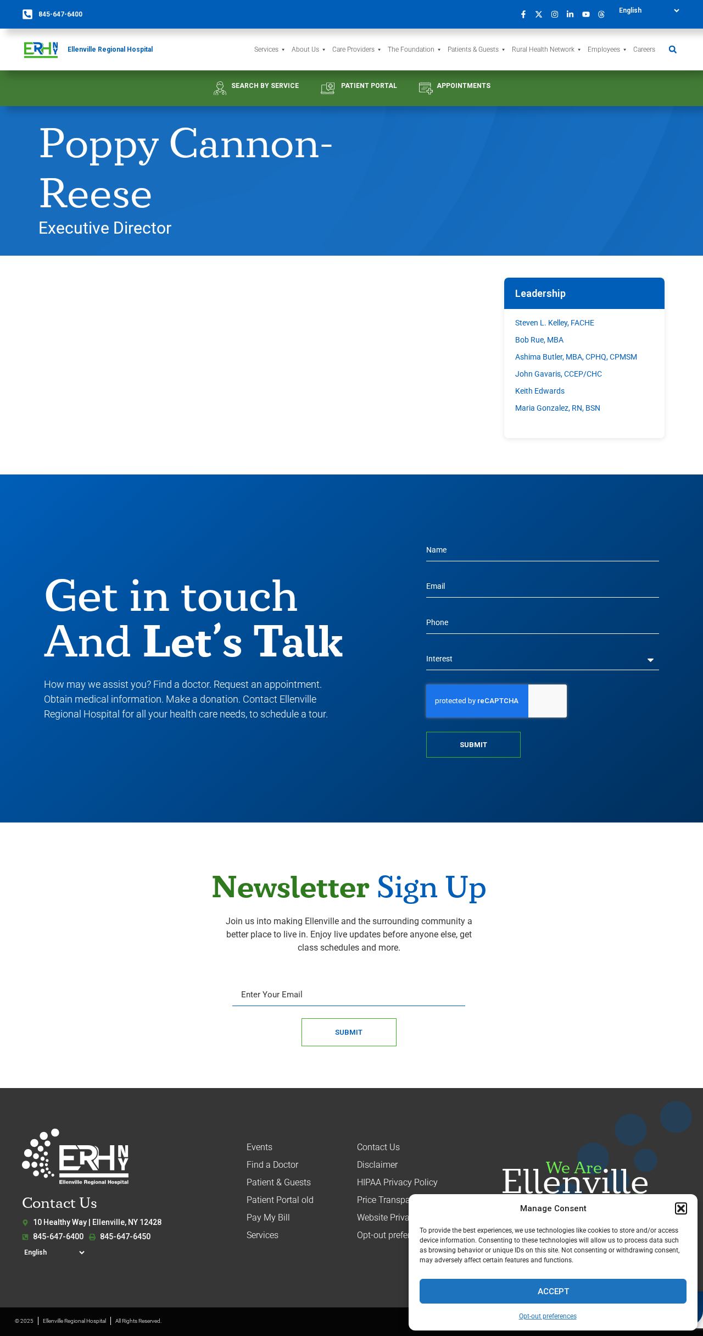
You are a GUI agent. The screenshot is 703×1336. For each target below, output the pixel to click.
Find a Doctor (272, 1165)
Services (266, 49)
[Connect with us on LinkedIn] (573, 14)
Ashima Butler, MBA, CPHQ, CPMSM (576, 356)
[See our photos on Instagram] (557, 14)
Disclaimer (377, 1165)
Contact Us (378, 1147)
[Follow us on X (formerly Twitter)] (542, 14)
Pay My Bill (268, 1217)
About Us (305, 49)
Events (259, 1147)
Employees (604, 49)
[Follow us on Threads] (604, 14)
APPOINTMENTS (463, 86)
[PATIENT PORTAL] (327, 88)
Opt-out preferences (548, 1316)
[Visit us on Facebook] (526, 14)
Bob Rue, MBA (539, 339)
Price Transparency (394, 1200)
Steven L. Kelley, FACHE (554, 322)
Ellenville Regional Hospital (110, 49)
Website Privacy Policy (400, 1217)
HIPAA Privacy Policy (397, 1182)
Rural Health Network (543, 49)
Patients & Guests (473, 49)
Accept (553, 1291)
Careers (644, 49)
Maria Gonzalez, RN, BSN (557, 408)
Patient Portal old (280, 1200)
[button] (681, 1208)
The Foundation (411, 49)
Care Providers (353, 49)
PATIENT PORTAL (369, 86)
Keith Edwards (540, 391)
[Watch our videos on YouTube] (588, 14)
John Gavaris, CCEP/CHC (558, 373)
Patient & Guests (279, 1182)
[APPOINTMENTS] (426, 88)
